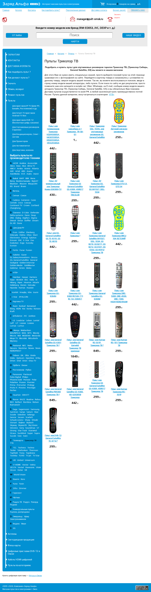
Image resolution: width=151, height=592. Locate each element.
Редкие (13, 504)
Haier (12, 280)
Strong (13, 430)
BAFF (21, 178)
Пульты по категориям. (19, 565)
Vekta (32, 464)
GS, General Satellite (19, 260)
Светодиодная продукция (21, 539)
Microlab (23, 338)
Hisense (27, 282)
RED (12, 402)
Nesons (13, 348)
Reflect (18, 402)
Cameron (25, 200)
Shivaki (35, 420)
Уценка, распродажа (19, 512)
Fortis (15, 250)
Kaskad (22, 306)
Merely (36, 333)
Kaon (15, 306)
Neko (30, 345)
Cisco (20, 202)
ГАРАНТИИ (14, 54)
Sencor (13, 417)
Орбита (16, 365)
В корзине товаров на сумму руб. (124, 4)
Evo (32, 240)
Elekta (22, 235)
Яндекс (16, 523)
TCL (15, 447)
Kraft (12, 311)
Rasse (15, 399)
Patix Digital (15, 377)
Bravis (23, 186)
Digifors (26, 218)
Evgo (22, 243)
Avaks (29, 174)
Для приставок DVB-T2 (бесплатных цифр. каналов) (25, 121)
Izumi (35, 292)
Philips (25, 377)
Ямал (23, 523)
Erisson (13, 240)
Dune (19, 223)
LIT (17, 323)
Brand (16, 186)
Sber (36, 412)
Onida (33, 355)
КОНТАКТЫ (14, 60)
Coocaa (27, 202)
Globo (28, 268)
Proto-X (13, 387)
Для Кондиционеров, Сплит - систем (26, 135)
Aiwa (18, 166)
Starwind (32, 430)
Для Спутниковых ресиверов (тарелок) (25, 128)
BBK (27, 178)
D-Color (25, 212)
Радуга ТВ (17, 502)
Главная (6, 10)
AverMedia (15, 174)
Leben (29, 320)
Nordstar (23, 348)
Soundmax (30, 428)
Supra (37, 433)
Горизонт (17, 493)
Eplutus (32, 237)
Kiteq (12, 308)
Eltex (29, 235)
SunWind (22, 433)
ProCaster (21, 385)
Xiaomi (16, 479)
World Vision (20, 474)
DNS (12, 218)
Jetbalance (17, 316)
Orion (24, 360)
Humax (22, 287)
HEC (26, 280)
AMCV (12, 168)
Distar (20, 220)
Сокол (23, 195)
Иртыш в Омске (35, 576)
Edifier (22, 232)
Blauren (23, 183)
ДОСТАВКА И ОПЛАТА (19, 66)
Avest (36, 174)
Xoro (23, 479)
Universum (30, 460)
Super (30, 433)
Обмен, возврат (16, 89)
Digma (34, 218)
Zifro (15, 488)
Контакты (32, 10)
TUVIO (21, 455)
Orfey (38, 358)
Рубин (28, 370)
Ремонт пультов (16, 95)
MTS (30, 333)
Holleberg (14, 285)
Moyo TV (14, 338)
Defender (35, 212)
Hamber (16, 277)
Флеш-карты (14, 545)
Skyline (21, 422)
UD (14, 460)
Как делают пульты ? (18, 77)
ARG (23, 171)
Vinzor (13, 470)
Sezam (21, 417)
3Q (14, 528)
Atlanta (35, 168)
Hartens (33, 277)
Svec (20, 436)
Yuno (15, 484)
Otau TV (32, 360)
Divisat (13, 220)
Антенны (12, 534)
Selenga (31, 414)
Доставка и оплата (99, 10)
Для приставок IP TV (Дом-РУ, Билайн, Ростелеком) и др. (26, 107)
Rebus (38, 399)
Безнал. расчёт (119, 10)
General (33, 260)
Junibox (31, 316)
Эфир (26, 516)
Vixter (20, 470)
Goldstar (14, 268)
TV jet (28, 455)
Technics (22, 447)
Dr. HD (13, 223)
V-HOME (17, 464)
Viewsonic (30, 467)
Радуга (26, 502)
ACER (15, 163)
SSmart (13, 422)
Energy (25, 237)
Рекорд (34, 502)
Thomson (33, 450)
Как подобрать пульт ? (19, 72)
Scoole (13, 414)
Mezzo (13, 335)
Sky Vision (32, 425)
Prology (30, 385)
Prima (12, 385)
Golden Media (16, 265)
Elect (35, 235)
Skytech (29, 422)
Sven (25, 436)
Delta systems (16, 215)
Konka (29, 308)
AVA (23, 174)
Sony (21, 428)
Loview (30, 323)
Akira (12, 166)
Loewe (23, 323)
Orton (12, 360)
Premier (31, 382)
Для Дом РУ (18, 228)
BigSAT (35, 181)
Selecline (22, 414)
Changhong (15, 208)
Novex (31, 348)
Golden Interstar (27, 262)
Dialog (18, 218)
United (20, 460)
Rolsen (36, 402)
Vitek (38, 467)
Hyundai (13, 287)
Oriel (19, 360)
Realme (30, 399)
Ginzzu (34, 257)
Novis (38, 348)
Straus (13, 433)
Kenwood (31, 306)
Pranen (22, 382)
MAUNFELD (15, 333)
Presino (22, 387)
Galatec (16, 254)
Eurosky (29, 243)
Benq (12, 181)
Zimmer (22, 488)
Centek (13, 202)
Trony (21, 453)
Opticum (20, 358)
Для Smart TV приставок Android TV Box (23, 114)
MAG (24, 333)
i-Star (15, 297)
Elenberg (30, 232)
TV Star (36, 455)
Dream (35, 220)
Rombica (27, 402)
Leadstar (21, 320)
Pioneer (27, 379)
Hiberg (13, 282)
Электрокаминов (18, 519)
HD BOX (19, 280)
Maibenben (26, 330)
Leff (12, 323)
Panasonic (17, 374)
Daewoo (17, 212)
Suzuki (13, 436)
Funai (22, 250)
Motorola (36, 335)
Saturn (30, 412)
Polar (34, 379)
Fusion (29, 250)
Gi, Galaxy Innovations (20, 257)
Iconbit (15, 292)
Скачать (12, 83)
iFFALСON (23, 297)
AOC (12, 171)
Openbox (30, 358)
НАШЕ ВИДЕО (133, 35)
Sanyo (22, 412)
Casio (33, 200)
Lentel (36, 320)
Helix (32, 280)
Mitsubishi (33, 338)
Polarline (14, 382)
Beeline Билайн (23, 181)
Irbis (30, 292)
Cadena (16, 200)
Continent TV (16, 205)
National (17, 345)
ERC (20, 240)
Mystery (13, 341)
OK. (22, 355)
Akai (24, 166)
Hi (36, 280)
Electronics (15, 237)
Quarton (17, 395)
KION (18, 308)
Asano (29, 171)
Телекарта (18, 440)
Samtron (14, 412)
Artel (17, 171)
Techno (30, 447)
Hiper (20, 282)
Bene (33, 178)
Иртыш (16, 497)
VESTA (13, 467)
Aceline (22, 163)
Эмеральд (17, 516)
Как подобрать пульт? (51, 10)
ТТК (12, 443)
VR (25, 470)
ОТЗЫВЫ (17, 35)
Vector (25, 464)
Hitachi (36, 282)
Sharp (27, 420)
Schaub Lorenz (16, 420)
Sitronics (14, 428)
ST (38, 428)
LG (14, 320)
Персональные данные (76, 10)
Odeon (16, 355)
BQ (11, 186)
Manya (16, 330)
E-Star (26, 240)
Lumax (13, 326)
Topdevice (30, 453)
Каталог (18, 10)
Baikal (15, 178)
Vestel (21, 467)
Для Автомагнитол (21, 145)
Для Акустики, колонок (23, 150)
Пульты (11, 100)
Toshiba (13, 455)
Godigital (14, 262)
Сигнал (16, 195)
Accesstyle (32, 163)
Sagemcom (24, 409)
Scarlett (29, 417)
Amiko (20, 168)
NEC (24, 345)
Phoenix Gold (16, 379)
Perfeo (13, 390)
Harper (25, 277)
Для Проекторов (20, 141)
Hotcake (31, 285)
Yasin (21, 484)
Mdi (19, 335)
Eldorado (14, 235)
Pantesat (27, 374)
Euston (13, 245)
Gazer (24, 254)
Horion (23, 285)
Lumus (21, 326)
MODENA (26, 335)
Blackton (14, 183)
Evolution (14, 243)
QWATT (25, 395)
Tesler (13, 450)
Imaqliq (23, 292)
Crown (27, 205)
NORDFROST (15, 351)
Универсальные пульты (23, 509)
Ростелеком (18, 370)
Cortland (35, 205)
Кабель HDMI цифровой (20, 559)
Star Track (22, 430)
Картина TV (18, 301)
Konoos (37, 308)
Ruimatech (15, 405)
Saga (15, 409)
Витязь (16, 191)
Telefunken (22, 450)
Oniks (12, 358)
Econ (15, 232)
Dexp (33, 215)
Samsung (35, 409)
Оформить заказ (138, 10)
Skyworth (22, 425)
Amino (27, 168)
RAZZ (22, 399)
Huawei (30, 287)
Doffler (27, 220)
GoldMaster (29, 265)
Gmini (22, 268)
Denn (27, 215)
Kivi (23, 308)
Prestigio (31, 387)
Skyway (13, 425)
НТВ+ (111, 94)
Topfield (14, 453)
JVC (25, 316)
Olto (27, 355)
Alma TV (31, 166)
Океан (24, 365)
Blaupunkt (32, 183)
